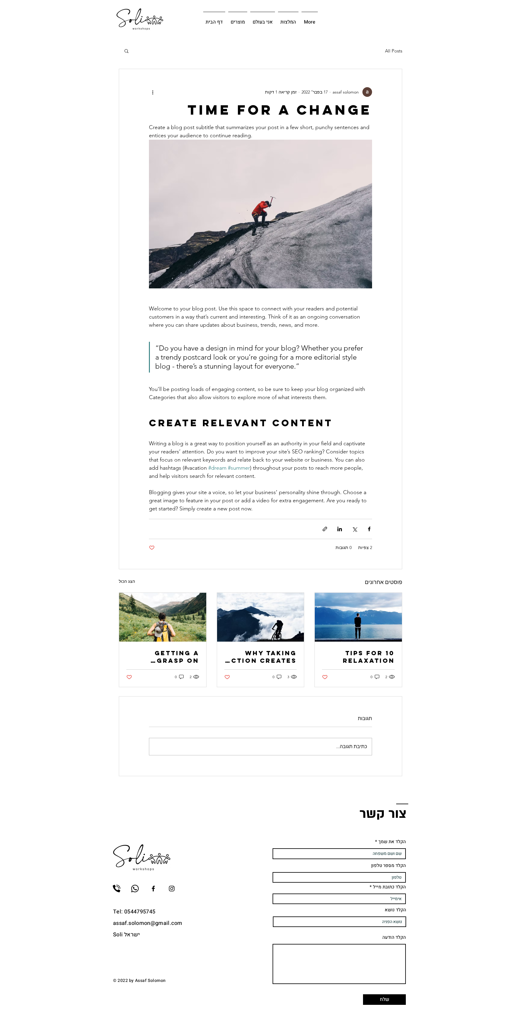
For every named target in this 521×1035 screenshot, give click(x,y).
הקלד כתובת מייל (389, 887)
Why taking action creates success (261, 656)
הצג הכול (127, 581)
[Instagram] (171, 888)
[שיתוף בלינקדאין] (340, 529)
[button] (126, 50)
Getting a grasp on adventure (174, 656)
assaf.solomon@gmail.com (147, 923)
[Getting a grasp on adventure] (162, 617)
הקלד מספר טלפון (388, 865)
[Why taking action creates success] (260, 617)
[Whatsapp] (135, 888)
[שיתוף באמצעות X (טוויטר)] (354, 529)
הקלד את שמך (392, 842)
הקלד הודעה (394, 937)
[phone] (116, 888)
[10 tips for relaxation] (358, 617)
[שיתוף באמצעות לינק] (325, 529)
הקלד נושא (395, 910)
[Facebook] (153, 888)
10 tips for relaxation (369, 656)
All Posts (393, 51)
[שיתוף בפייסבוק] (369, 529)
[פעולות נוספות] (152, 92)
